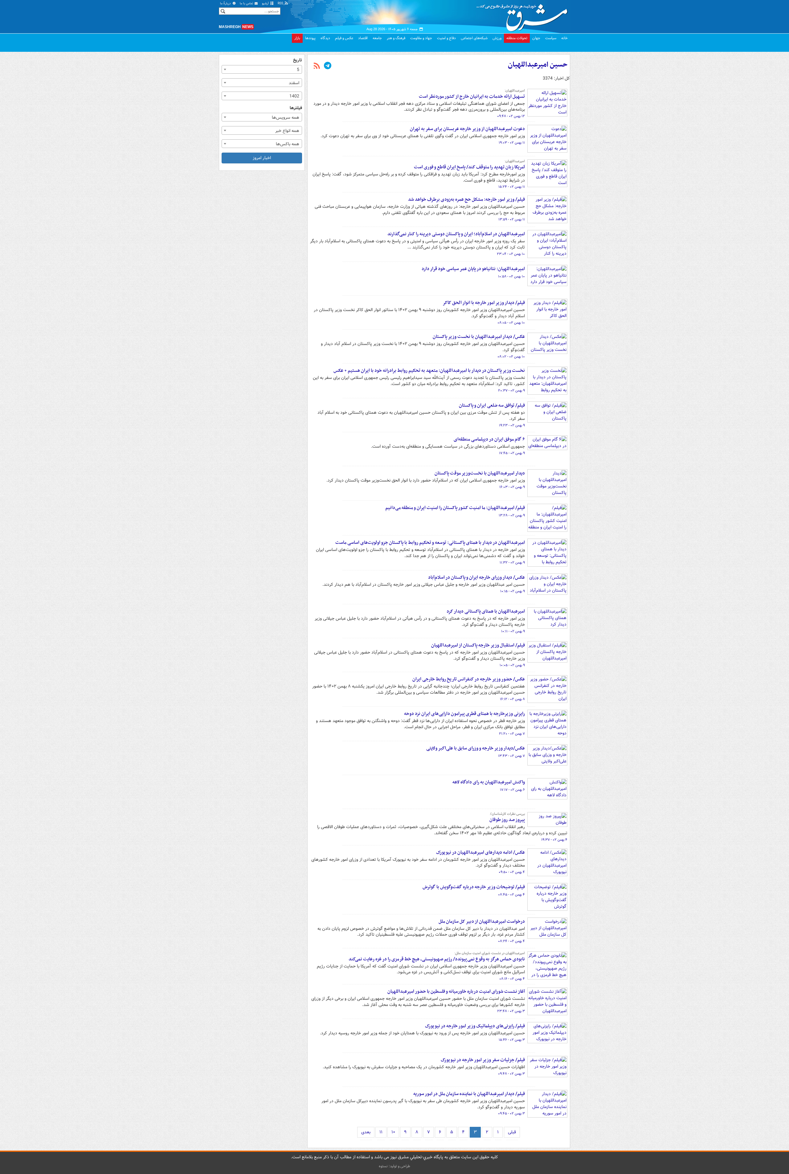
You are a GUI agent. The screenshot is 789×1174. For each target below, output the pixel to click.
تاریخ (297, 60)
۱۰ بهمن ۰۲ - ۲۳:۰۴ (511, 254)
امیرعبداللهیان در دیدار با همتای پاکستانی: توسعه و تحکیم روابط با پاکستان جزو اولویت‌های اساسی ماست (430, 543)
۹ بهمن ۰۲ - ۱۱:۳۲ (512, 562)
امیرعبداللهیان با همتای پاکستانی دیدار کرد (486, 611)
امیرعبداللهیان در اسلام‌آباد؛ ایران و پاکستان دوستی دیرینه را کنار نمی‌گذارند (456, 234)
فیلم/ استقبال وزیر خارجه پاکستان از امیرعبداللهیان (478, 645)
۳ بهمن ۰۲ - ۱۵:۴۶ (512, 1040)
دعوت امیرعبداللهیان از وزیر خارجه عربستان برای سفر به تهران (467, 129)
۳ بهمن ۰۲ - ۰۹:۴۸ (511, 1074)
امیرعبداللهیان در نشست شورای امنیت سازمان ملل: (489, 953)
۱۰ (393, 1132)
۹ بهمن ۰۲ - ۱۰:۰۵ (512, 665)
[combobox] (262, 69)
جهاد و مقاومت (421, 38)
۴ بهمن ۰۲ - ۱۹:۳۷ (554, 840)
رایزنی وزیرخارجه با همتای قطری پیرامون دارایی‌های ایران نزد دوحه (464, 714)
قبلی (512, 1132)
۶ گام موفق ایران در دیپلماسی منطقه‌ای (489, 439)
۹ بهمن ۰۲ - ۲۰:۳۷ (511, 390)
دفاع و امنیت (446, 38)
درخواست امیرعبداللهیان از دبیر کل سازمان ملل (482, 921)
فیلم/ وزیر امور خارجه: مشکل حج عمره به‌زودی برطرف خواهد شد (466, 199)
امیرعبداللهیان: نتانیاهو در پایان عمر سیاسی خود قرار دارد (473, 269)
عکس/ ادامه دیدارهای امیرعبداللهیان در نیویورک (480, 852)
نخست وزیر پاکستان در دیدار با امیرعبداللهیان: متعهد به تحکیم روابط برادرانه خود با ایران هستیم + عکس (429, 371)
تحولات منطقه (516, 38)
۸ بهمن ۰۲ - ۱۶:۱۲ (512, 699)
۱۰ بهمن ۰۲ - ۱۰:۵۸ (511, 276)
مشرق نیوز (524, 15)
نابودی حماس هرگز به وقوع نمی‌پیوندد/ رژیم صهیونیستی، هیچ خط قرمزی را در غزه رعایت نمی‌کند (437, 959)
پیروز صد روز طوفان (507, 820)
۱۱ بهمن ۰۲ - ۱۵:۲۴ (511, 187)
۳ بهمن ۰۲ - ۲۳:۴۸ (511, 1011)
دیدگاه (325, 38)
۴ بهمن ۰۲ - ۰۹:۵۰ (512, 872)
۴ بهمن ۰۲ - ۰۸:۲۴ (511, 941)
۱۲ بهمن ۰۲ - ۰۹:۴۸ (511, 116)
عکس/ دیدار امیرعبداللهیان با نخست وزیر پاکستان (479, 337)
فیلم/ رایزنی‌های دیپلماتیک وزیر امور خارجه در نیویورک (475, 1026)
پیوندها (310, 38)
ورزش (497, 38)
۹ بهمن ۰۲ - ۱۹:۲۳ (512, 425)
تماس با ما (247, 3)
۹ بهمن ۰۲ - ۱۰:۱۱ (513, 631)
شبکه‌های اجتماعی (474, 38)
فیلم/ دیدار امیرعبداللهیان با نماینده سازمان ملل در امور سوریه (469, 1094)
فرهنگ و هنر (396, 38)
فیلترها (296, 108)
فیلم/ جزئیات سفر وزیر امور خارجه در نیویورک (483, 1060)
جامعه (377, 38)
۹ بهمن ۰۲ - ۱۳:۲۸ (512, 515)
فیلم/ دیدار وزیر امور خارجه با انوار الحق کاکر (484, 303)
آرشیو (266, 3)
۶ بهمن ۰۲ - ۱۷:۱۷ (512, 790)
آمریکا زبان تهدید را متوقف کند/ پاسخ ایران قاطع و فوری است (469, 167)
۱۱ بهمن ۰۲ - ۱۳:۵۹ (511, 219)
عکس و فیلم (344, 38)
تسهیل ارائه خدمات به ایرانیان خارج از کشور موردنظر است (472, 96)
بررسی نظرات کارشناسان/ (507, 814)
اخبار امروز (262, 157)
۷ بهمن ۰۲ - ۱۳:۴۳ (511, 756)
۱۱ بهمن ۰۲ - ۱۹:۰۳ (512, 143)
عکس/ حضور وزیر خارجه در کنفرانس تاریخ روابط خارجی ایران (468, 679)
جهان (536, 38)
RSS (281, 3)
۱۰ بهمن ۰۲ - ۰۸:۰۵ (511, 323)
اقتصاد (363, 38)
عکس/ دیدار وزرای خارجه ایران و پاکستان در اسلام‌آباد (476, 577)
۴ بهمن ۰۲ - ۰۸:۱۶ (512, 979)
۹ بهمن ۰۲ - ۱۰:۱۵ (512, 591)
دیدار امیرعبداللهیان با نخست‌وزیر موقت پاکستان (480, 473)
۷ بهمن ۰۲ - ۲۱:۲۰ (512, 734)
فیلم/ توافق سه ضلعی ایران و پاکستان (492, 405)
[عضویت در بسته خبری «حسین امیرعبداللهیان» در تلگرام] (327, 66)
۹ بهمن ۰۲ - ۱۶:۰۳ (512, 487)
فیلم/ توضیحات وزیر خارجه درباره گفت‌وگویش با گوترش (474, 887)
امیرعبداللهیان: (515, 90)
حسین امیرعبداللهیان (537, 65)
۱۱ (380, 1132)
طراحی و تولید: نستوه (394, 1166)
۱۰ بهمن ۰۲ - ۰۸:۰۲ (511, 356)
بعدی (365, 1132)
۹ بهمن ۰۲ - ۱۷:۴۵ (512, 453)
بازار (297, 38)
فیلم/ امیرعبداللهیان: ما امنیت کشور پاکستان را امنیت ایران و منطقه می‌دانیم (455, 508)
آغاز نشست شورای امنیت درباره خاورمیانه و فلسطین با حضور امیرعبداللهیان (456, 991)
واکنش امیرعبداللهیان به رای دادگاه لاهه (488, 782)
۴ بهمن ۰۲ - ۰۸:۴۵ (511, 894)
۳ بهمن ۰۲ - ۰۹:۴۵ (511, 1113)
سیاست (550, 38)
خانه (564, 38)
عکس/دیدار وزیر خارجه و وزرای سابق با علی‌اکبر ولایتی (475, 748)
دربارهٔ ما (226, 3)
